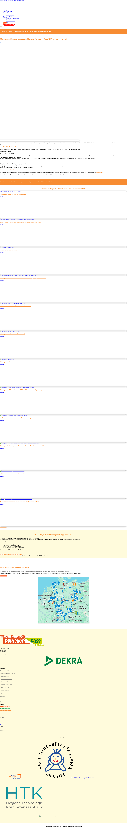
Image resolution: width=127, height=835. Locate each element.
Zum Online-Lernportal (5, 708)
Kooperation (8, 19)
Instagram (2, 721)
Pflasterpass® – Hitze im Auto (8, 362)
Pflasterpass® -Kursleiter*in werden (7, 673)
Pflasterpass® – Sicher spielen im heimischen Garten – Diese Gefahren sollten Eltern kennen (25, 445)
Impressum (2, 696)
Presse (7, 22)
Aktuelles (10, 31)
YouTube (2, 730)
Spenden (5, 23)
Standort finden (3, 576)
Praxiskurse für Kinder (4, 670)
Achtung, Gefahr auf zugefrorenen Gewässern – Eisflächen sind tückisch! (20, 501)
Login (1, 693)
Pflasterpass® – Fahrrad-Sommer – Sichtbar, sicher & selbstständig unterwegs (21, 390)
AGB (1, 701)
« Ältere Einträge (3, 527)
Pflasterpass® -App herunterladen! (10, 554)
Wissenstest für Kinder (4, 676)
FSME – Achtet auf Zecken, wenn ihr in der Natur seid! (15, 473)
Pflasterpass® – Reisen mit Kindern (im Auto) (12, 334)
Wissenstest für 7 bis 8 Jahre (6, 684)
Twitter (1, 726)
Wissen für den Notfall (4, 687)
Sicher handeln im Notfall (8, 24)
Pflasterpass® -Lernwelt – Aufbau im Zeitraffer (13, 194)
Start (6, 31)
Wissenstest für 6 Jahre (5, 681)
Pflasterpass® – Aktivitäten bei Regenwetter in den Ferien (15, 306)
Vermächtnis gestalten (4, 710)
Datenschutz (2, 699)
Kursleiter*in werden (7, 16)
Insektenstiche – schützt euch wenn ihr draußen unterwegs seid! (17, 418)
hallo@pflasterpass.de (4, 706)
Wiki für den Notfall (10, 15)
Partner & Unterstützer (10, 21)
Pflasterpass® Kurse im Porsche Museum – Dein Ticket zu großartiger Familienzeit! (23, 278)
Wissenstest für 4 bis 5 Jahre (6, 679)
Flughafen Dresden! (100, 172)
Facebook (2, 717)
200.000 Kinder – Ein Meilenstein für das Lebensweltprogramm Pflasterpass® (21, 222)
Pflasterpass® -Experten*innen (12, 18)
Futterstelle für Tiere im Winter (8, 250)
